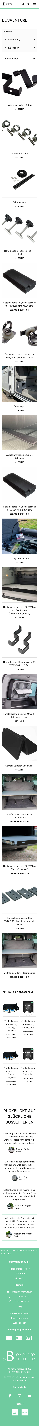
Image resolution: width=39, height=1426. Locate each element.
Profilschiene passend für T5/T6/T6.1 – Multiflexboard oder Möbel (20, 921)
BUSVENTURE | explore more (15, 1250)
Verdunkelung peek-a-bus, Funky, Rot (28, 1071)
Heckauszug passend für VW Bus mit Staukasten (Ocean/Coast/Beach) (19, 610)
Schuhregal (19, 406)
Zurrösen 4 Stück (19, 153)
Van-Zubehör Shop (19, 1313)
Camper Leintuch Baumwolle (19, 765)
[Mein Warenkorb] (28, 4)
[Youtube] (29, 1395)
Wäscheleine (19, 202)
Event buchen (19, 1323)
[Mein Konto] (23, 4)
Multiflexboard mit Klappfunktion (20, 973)
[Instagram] (19, 1395)
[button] (34, 4)
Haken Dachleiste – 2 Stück (19, 105)
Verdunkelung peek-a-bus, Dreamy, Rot (28, 1024)
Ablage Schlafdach (19, 558)
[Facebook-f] (9, 1395)
